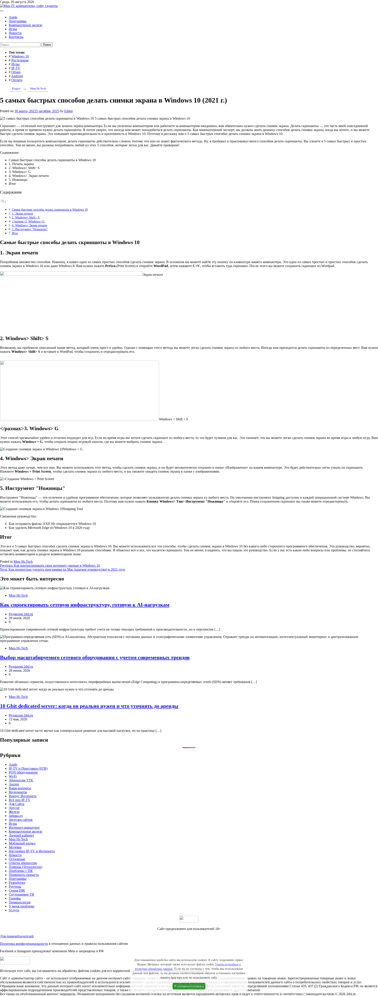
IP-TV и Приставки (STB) (28, 768)
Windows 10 (20, 56)
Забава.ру (16, 816)
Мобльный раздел (22, 843)
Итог (15, 233)
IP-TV (15, 68)
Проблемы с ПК (21, 871)
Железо (14, 812)
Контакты (16, 37)
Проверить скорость (24, 875)
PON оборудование (23, 772)
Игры (13, 29)
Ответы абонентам (23, 863)
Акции (14, 784)
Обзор (16, 72)
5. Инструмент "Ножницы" (30, 229)
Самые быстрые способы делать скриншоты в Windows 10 (50, 209)
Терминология (19, 902)
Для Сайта (16, 804)
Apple (13, 17)
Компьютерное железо (25, 25)
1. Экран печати (22, 213)
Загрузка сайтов (21, 819)
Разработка (17, 882)
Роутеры (15, 886)
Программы (17, 21)
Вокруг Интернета (23, 796)
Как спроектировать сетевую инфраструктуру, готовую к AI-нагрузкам (84, 605)
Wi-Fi (13, 776)
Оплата (16, 80)
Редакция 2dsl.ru (21, 614)
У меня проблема (21, 906)
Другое (14, 808)
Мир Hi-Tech (23, 561)
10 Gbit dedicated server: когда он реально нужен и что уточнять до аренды (89, 706)
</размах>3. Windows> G (28, 221)
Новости (15, 33)
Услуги (14, 910)
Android (17, 76)
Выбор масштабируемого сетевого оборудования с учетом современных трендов (95, 657)
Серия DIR (17, 890)
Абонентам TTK (21, 780)
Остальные (17, 859)
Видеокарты (18, 792)
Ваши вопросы (20, 788)
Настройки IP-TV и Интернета (32, 851)
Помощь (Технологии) (25, 867)
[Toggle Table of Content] (3, 202)
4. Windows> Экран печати (29, 225)
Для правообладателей (17, 936)
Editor (68, 111)
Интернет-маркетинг (24, 827)
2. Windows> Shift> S (26, 217)
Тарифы (15, 898)
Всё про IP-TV (19, 800)
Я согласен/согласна (189, 986)
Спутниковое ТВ (21, 894)
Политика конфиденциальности (24, 943)
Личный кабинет (21, 835)
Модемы (15, 847)
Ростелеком (19, 60)
